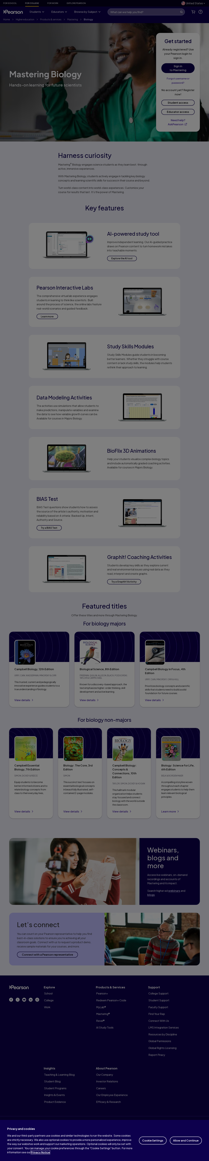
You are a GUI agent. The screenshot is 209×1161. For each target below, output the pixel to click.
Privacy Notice (40, 1152)
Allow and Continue (186, 1140)
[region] (104, 1140)
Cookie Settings (152, 1140)
